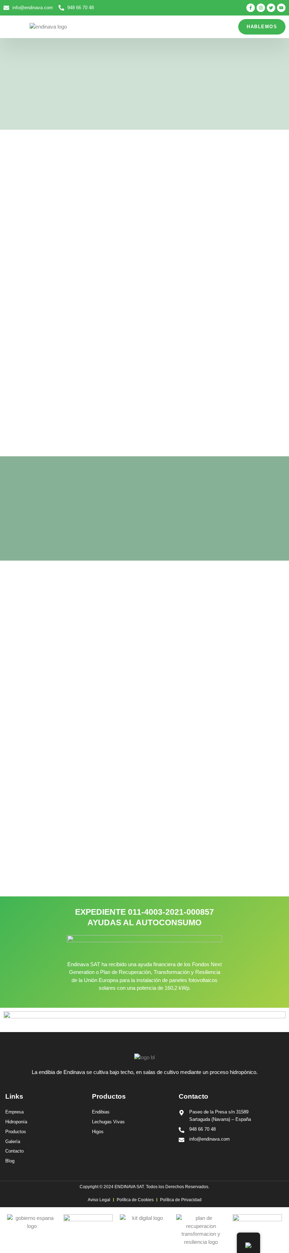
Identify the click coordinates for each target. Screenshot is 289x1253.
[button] (13, 26)
